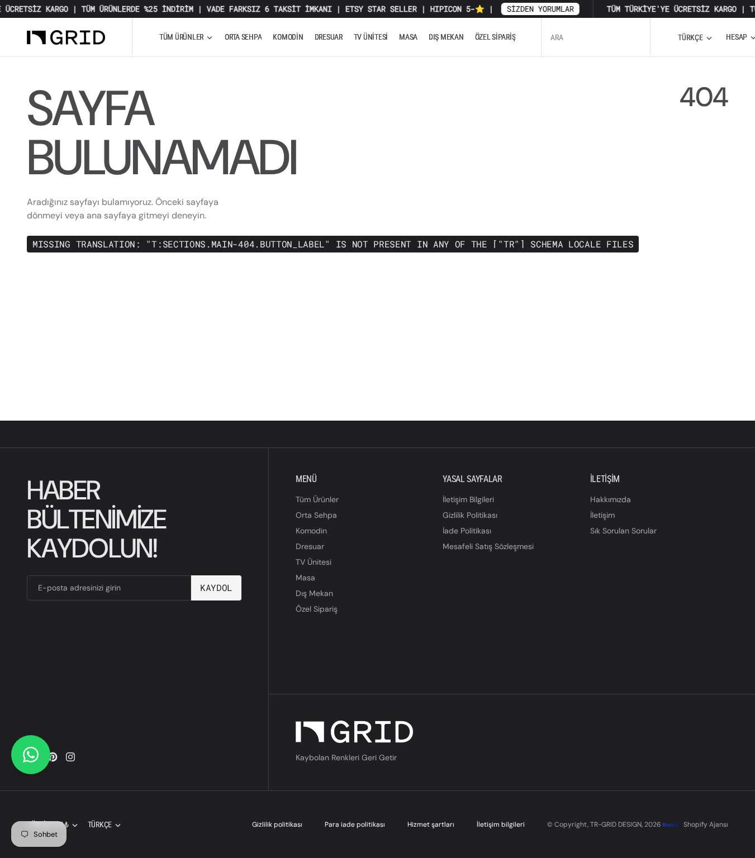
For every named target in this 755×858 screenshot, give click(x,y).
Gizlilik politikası (277, 824)
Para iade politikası (355, 824)
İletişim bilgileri (501, 824)
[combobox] (595, 37)
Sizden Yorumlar (530, 8)
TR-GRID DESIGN (616, 824)
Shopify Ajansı (705, 824)
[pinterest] (52, 757)
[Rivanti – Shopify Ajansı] (672, 824)
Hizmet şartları (430, 824)
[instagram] (70, 757)
